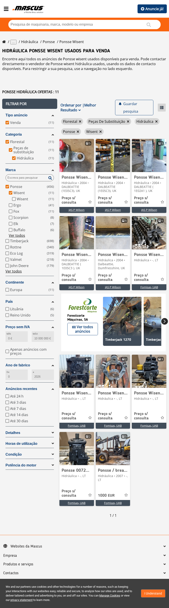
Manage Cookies (109, 595)
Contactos (10, 573)
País (9, 301)
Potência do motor (21, 465)
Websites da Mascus (26, 546)
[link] (76, 155)
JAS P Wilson (76, 210)
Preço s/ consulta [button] (69, 200)
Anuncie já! (154, 8)
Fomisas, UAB (149, 287)
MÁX (35, 334)
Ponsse (49, 41)
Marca (11, 170)
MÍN (9, 334)
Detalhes (13, 433)
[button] (29, 104)
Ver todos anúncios (84, 329)
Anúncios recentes (21, 389)
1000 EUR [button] (106, 496)
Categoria (14, 134)
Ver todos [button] (17, 235)
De (8, 372)
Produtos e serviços (18, 564)
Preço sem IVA (18, 327)
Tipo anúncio (17, 115)
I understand (153, 593)
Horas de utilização (21, 443)
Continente (15, 282)
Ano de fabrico (18, 365)
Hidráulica (29, 41)
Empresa (10, 556)
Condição (14, 454)
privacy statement (21, 600)
